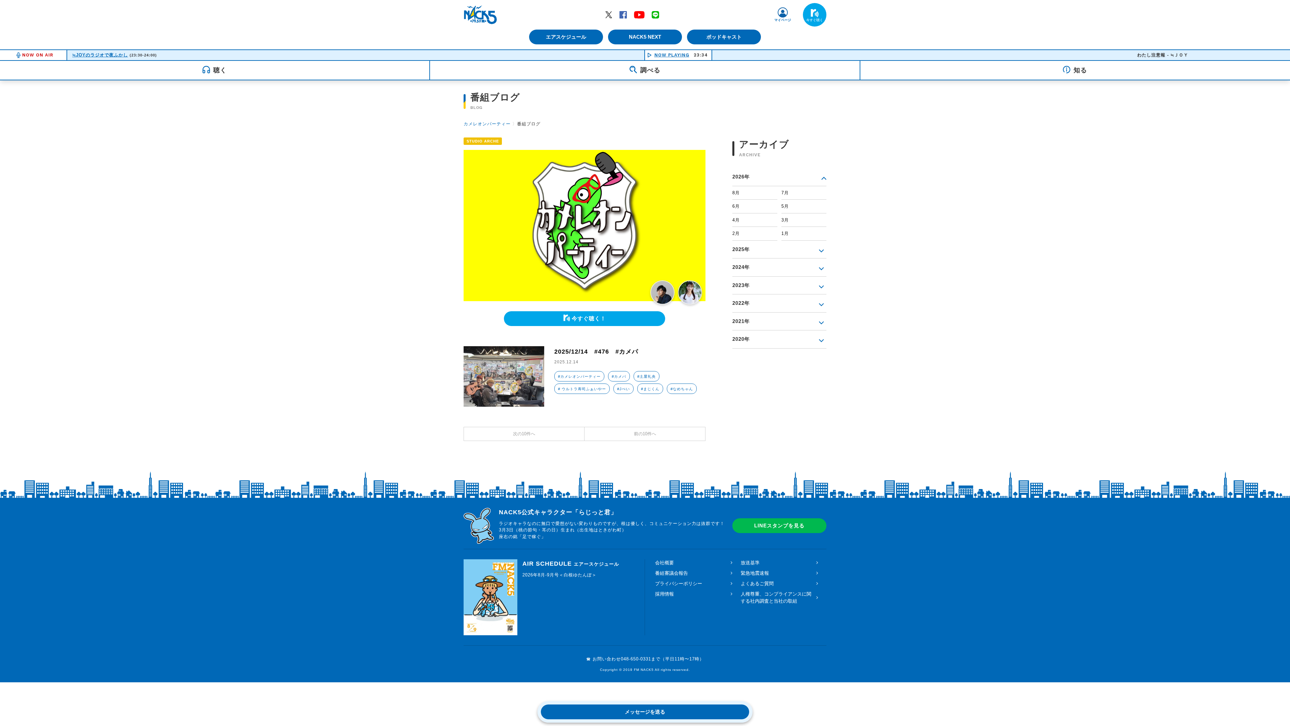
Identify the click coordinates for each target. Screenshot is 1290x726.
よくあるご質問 (757, 583)
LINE (655, 14)
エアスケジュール (566, 37)
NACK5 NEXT (645, 37)
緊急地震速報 (755, 573)
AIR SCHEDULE (570, 563)
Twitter (609, 14)
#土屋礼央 (646, 376)
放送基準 (750, 562)
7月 (785, 192)
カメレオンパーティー (487, 123)
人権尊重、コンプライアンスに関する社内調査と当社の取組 (776, 597)
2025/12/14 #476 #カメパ (596, 351)
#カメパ (619, 376)
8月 (736, 192)
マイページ (782, 20)
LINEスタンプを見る (779, 525)
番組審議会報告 (671, 573)
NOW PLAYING (671, 54)
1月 (785, 233)
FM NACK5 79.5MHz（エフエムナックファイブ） (480, 15)
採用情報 (664, 594)
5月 (785, 206)
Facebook (623, 14)
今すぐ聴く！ (589, 318)
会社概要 (664, 562)
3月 (785, 220)
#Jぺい (623, 389)
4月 (736, 220)
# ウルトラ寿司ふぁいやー (582, 389)
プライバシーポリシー (678, 583)
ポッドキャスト (724, 37)
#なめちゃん (682, 389)
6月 (736, 206)
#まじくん (650, 389)
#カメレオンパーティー (579, 376)
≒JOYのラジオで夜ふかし (100, 54)
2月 (736, 233)
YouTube (639, 14)
